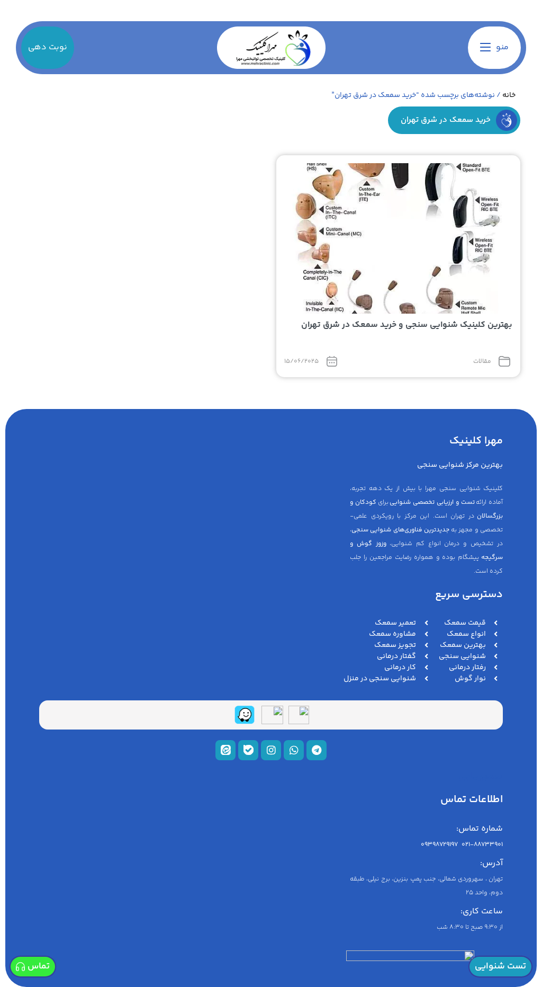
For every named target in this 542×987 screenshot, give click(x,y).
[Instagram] (271, 750)
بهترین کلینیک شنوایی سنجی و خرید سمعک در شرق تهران (406, 325)
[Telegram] (316, 750)
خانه (509, 95)
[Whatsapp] (294, 750)
